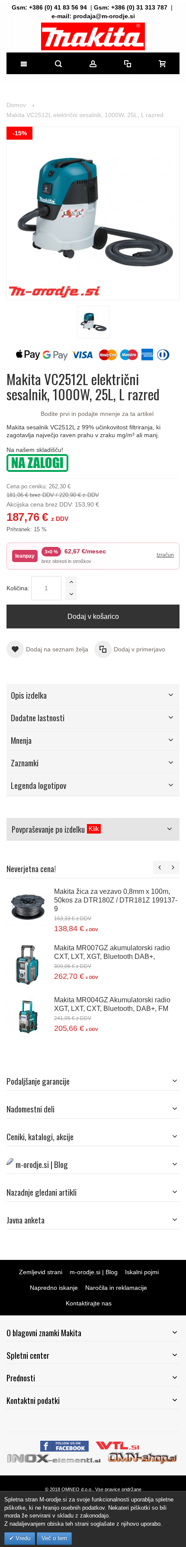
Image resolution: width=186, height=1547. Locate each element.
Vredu (22, 1538)
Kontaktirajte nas (89, 1303)
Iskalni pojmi (142, 1272)
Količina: (17, 588)
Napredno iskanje (54, 1287)
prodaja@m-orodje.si (104, 16)
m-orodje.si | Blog (94, 1272)
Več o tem (54, 1538)
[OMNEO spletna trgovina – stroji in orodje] (143, 1457)
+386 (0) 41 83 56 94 (58, 7)
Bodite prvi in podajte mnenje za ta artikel (97, 413)
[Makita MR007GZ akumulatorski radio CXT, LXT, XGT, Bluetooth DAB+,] (28, 965)
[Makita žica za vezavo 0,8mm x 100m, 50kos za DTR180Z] (28, 908)
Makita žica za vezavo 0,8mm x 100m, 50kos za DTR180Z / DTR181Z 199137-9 (115, 900)
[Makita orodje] (93, 36)
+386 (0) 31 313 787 (139, 7)
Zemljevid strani (40, 1272)
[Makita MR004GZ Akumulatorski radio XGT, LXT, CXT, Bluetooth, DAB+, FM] (28, 1017)
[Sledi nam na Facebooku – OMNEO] (65, 1445)
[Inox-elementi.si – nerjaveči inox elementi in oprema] (54, 1457)
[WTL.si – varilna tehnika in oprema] (118, 1445)
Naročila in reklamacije (116, 1287)
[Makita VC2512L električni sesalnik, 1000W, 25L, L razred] (93, 322)
